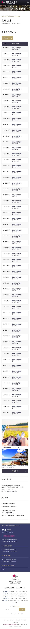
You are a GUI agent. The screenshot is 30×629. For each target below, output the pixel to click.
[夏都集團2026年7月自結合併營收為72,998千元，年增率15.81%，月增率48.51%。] (15, 457)
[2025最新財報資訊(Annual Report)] (15, 432)
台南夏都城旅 (7, 546)
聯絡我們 (24, 620)
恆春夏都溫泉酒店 (9, 565)
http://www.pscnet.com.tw (11, 491)
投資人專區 (15, 622)
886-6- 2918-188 (9, 512)
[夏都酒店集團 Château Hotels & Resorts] (15, 583)
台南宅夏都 (6, 555)
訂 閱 (22, 609)
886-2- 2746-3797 (9, 489)
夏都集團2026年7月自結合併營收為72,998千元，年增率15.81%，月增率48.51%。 (15, 466)
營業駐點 (18, 620)
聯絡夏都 (15, 471)
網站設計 (16, 626)
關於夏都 (12, 620)
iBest (20, 626)
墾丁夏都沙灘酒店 (9, 536)
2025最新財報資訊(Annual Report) (10, 447)
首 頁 (6, 620)
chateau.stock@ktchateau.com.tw (14, 513)
